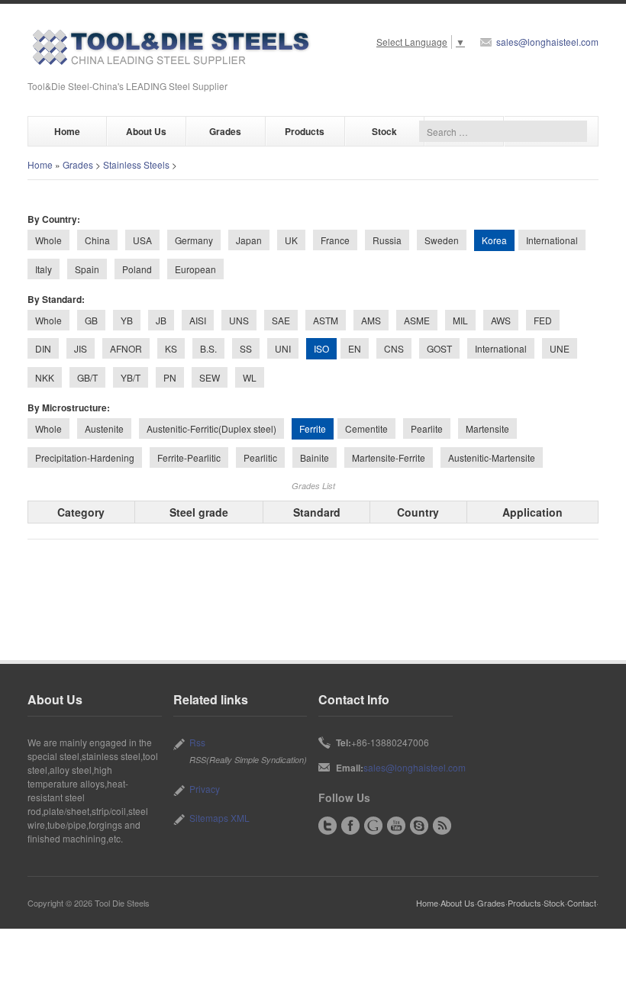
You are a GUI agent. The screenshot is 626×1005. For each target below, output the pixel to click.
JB (161, 320)
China (97, 240)
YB (127, 320)
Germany (194, 240)
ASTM (325, 320)
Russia (387, 240)
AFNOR (126, 348)
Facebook (350, 826)
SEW (209, 377)
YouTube (396, 826)
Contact (581, 903)
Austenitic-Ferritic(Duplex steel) (211, 428)
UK (291, 240)
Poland (137, 269)
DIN (43, 348)
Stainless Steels (136, 164)
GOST (439, 348)
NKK (44, 377)
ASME (417, 320)
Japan (249, 240)
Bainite (314, 457)
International (552, 240)
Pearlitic (260, 457)
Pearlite (427, 428)
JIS (80, 348)
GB (91, 320)
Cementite (366, 428)
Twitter (327, 826)
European (195, 269)
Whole (48, 240)
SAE (281, 320)
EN (354, 348)
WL (250, 377)
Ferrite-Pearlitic (189, 457)
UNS (239, 320)
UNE (560, 348)
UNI (283, 348)
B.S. (208, 348)
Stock (384, 131)
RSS (442, 826)
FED (543, 320)
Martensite (487, 428)
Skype (419, 826)
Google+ (373, 826)
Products (304, 131)
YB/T (130, 377)
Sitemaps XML (219, 817)
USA (142, 240)
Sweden (441, 240)
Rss (197, 742)
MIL (460, 320)
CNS (394, 348)
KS (171, 348)
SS (246, 348)
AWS (501, 320)
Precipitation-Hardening (84, 457)
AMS (371, 320)
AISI (197, 320)
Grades (225, 131)
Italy (43, 269)
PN (169, 377)
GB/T (87, 377)
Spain (87, 269)
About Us (146, 131)
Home (67, 131)
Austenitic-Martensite (491, 457)
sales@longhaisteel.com (547, 41)
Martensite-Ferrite (388, 457)
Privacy (204, 788)
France (335, 240)
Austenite (104, 428)
